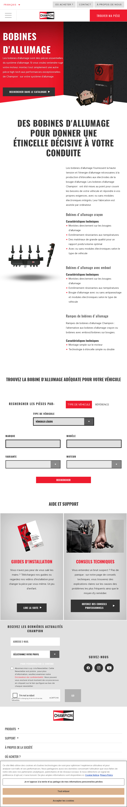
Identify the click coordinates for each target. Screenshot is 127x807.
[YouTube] (109, 668)
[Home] (47, 15)
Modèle (71, 436)
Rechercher (63, 480)
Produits (11, 729)
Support (10, 738)
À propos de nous (109, 4)
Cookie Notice (92, 775)
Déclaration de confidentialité (29, 677)
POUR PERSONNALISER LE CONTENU (37, 663)
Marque (10, 436)
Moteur (71, 456)
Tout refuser (64, 791)
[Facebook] (88, 668)
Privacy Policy (106, 775)
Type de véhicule (44, 413)
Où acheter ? (64, 4)
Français (10, 4)
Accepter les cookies (63, 800)
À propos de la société (18, 747)
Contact (85, 4)
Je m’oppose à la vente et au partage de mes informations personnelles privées (63, 781)
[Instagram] (98, 668)
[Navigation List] (8, 15)
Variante (11, 456)
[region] (63, 784)
